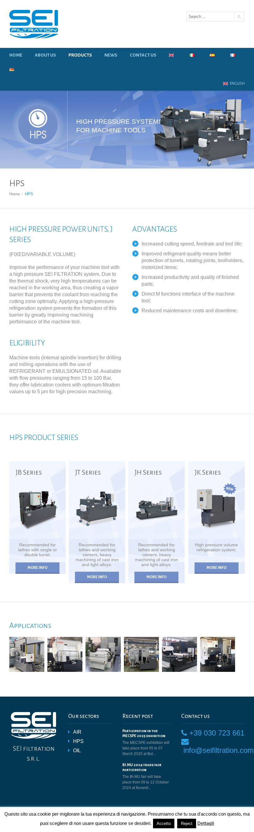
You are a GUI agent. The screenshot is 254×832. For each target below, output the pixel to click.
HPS (78, 741)
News (110, 55)
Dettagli (205, 823)
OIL (77, 750)
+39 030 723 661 (216, 733)
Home (15, 55)
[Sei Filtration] (33, 24)
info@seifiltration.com (218, 750)
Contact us (143, 55)
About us (45, 55)
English (237, 83)
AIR (77, 732)
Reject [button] (186, 823)
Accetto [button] (164, 823)
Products (80, 55)
